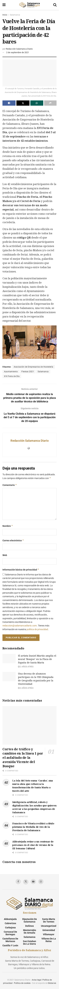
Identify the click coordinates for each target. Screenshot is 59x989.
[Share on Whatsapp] (36, 103)
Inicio (4, 15)
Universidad (48, 930)
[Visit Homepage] (29, 5)
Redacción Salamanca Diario (19, 49)
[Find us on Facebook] (18, 881)
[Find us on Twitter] (25, 881)
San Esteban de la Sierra (29, 942)
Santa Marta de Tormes (48, 920)
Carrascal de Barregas (10, 933)
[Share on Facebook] (9, 103)
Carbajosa (10, 927)
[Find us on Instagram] (40, 881)
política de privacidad (37, 629)
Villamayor (48, 934)
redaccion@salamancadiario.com (19, 625)
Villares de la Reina (48, 940)
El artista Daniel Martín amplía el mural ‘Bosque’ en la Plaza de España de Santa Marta (37, 659)
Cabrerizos (10, 923)
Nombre (7, 525)
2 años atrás (26, 667)
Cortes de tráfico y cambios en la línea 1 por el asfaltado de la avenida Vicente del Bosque (22, 757)
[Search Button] (55, 5)
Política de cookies (22, 983)
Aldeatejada (10, 919)
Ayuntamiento (11, 371)
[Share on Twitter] (23, 103)
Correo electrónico (13, 540)
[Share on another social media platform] (50, 103)
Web (4, 555)
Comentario (9, 485)
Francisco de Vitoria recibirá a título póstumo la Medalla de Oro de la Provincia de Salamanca (33, 827)
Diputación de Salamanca (29, 920)
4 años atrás (26, 688)
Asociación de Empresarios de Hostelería (33, 367)
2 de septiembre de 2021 (17, 52)
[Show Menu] (4, 5)
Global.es (52, 983)
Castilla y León (10, 945)
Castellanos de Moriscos (10, 940)
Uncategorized (48, 926)
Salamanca (15, 15)
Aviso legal (36, 980)
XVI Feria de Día (12, 376)
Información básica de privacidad (20, 569)
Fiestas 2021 (27, 371)
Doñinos (29, 926)
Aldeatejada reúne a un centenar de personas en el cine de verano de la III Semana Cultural (32, 845)
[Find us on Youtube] (33, 881)
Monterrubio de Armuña (29, 931)
